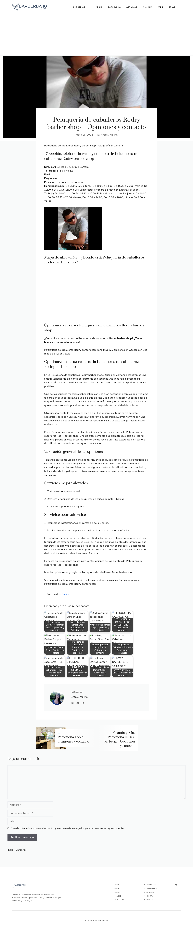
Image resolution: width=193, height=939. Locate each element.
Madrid (98, 7)
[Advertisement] (96, 35)
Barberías (79, 7)
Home (118, 885)
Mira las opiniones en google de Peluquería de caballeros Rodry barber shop (88, 572)
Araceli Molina (109, 134)
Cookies (150, 892)
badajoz (119, 900)
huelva (149, 896)
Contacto (151, 885)
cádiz (118, 896)
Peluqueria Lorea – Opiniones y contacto (73, 739)
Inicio (10, 849)
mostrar (66, 594)
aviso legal (152, 889)
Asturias (131, 7)
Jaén (160, 7)
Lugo (117, 889)
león (117, 892)
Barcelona (114, 7)
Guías (172, 7)
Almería (147, 7)
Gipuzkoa (151, 900)
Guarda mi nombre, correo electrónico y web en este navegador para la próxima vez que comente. (67, 828)
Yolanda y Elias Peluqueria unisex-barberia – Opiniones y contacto (119, 739)
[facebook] (176, 885)
